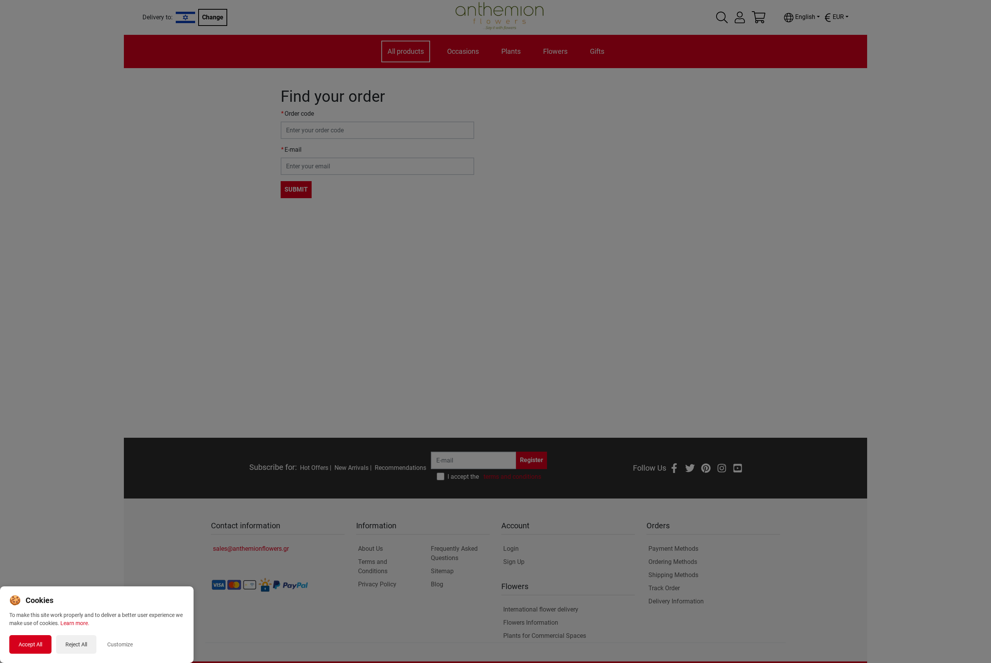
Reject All (76, 644)
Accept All (30, 644)
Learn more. (74, 623)
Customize (120, 644)
